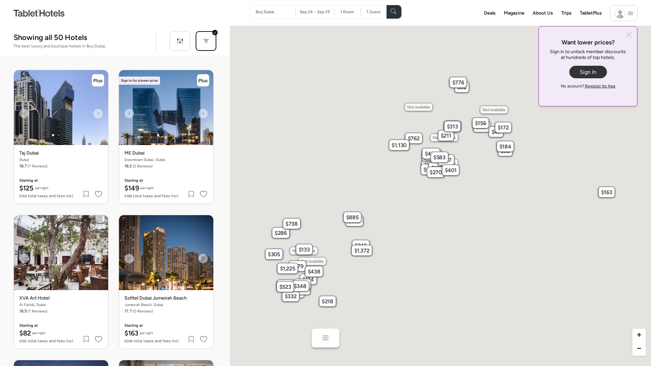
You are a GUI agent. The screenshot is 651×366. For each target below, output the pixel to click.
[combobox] (275, 11)
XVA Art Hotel (34, 298)
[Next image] (98, 113)
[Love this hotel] (99, 194)
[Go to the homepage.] (39, 12)
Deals (490, 13)
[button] (430, 165)
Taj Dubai (29, 153)
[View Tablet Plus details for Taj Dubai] (98, 80)
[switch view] (325, 338)
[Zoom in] (639, 335)
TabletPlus (591, 13)
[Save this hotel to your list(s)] (86, 194)
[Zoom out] (639, 349)
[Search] (394, 11)
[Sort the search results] (206, 41)
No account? (588, 86)
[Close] (629, 35)
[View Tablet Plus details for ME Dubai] (203, 80)
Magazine (514, 13)
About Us (543, 13)
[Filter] (180, 41)
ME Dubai (134, 153)
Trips (566, 13)
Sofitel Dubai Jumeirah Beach (155, 298)
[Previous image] (24, 113)
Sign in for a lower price (139, 80)
